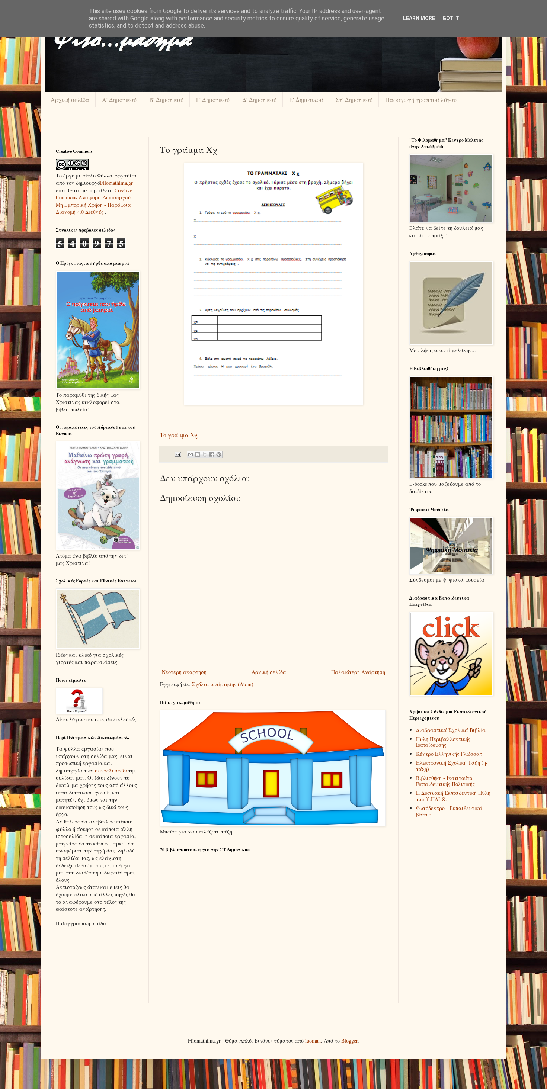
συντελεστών (111, 770)
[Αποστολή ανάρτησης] (177, 454)
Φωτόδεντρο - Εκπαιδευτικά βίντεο (449, 811)
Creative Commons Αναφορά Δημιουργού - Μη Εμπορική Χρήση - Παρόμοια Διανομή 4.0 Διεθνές (95, 201)
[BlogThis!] (197, 454)
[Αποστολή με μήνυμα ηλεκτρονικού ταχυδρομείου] (190, 454)
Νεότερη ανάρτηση (184, 671)
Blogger (349, 1040)
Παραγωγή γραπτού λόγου (421, 99)
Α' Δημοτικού (119, 99)
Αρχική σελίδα (70, 99)
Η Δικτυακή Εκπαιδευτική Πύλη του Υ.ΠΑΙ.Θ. (453, 796)
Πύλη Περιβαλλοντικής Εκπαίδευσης (443, 742)
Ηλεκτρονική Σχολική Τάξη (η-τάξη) (452, 765)
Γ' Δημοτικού (213, 99)
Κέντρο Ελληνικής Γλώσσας (449, 753)
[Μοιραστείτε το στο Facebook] (211, 454)
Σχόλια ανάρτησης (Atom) (222, 684)
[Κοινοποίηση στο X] (204, 454)
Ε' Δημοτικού (306, 99)
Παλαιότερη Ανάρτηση (358, 671)
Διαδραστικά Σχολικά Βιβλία (451, 729)
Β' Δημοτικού (166, 99)
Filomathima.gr (116, 182)
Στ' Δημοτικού (354, 99)
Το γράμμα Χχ (178, 435)
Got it (451, 18)
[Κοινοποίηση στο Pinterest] (219, 454)
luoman (313, 1040)
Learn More (419, 18)
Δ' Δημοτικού (259, 99)
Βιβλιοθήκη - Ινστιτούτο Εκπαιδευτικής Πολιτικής (445, 781)
